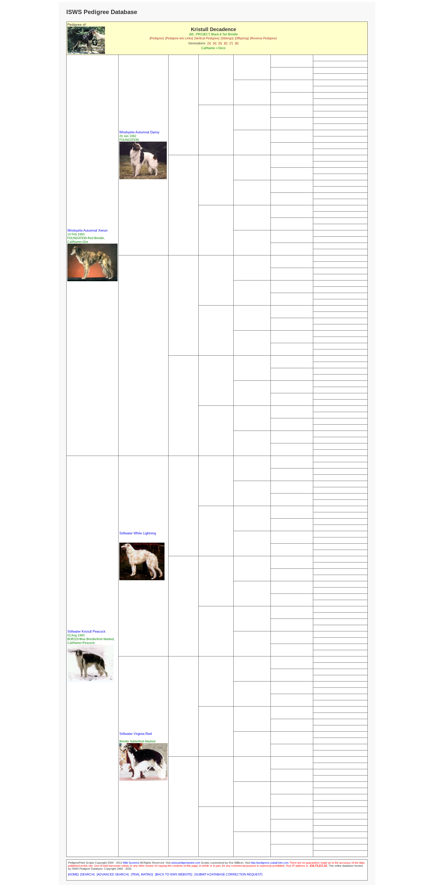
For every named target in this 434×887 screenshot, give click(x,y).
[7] (231, 43)
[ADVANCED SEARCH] (113, 874)
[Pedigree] (157, 38)
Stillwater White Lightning (137, 533)
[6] (225, 43)
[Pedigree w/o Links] (179, 38)
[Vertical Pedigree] (206, 38)
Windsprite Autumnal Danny (139, 132)
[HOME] (73, 874)
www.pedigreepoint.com (185, 862)
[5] (220, 43)
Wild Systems (131, 862)
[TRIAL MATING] (142, 874)
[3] (209, 43)
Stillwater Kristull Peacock (86, 631)
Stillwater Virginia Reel (135, 734)
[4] (214, 43)
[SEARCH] (87, 874)
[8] (236, 43)
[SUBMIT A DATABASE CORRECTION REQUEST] (228, 874)
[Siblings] (227, 38)
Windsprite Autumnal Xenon (87, 230)
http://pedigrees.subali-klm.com (270, 862)
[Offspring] (242, 38)
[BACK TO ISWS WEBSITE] (173, 874)
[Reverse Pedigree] (263, 38)
